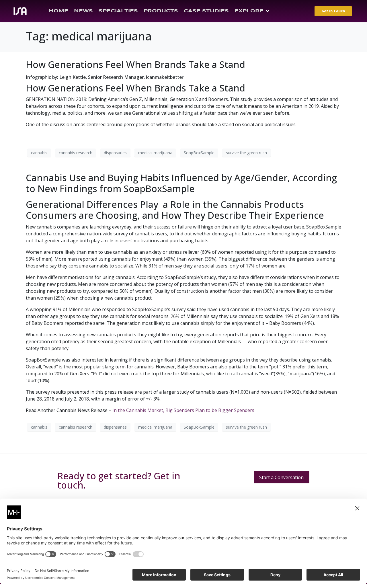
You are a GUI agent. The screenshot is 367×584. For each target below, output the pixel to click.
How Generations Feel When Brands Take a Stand (135, 64)
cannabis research (75, 152)
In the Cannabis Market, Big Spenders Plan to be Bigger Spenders (183, 410)
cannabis (39, 152)
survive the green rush (246, 152)
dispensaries (115, 152)
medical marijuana (155, 152)
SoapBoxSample (199, 152)
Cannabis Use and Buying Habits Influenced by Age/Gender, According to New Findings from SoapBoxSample (181, 183)
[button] (252, 11)
